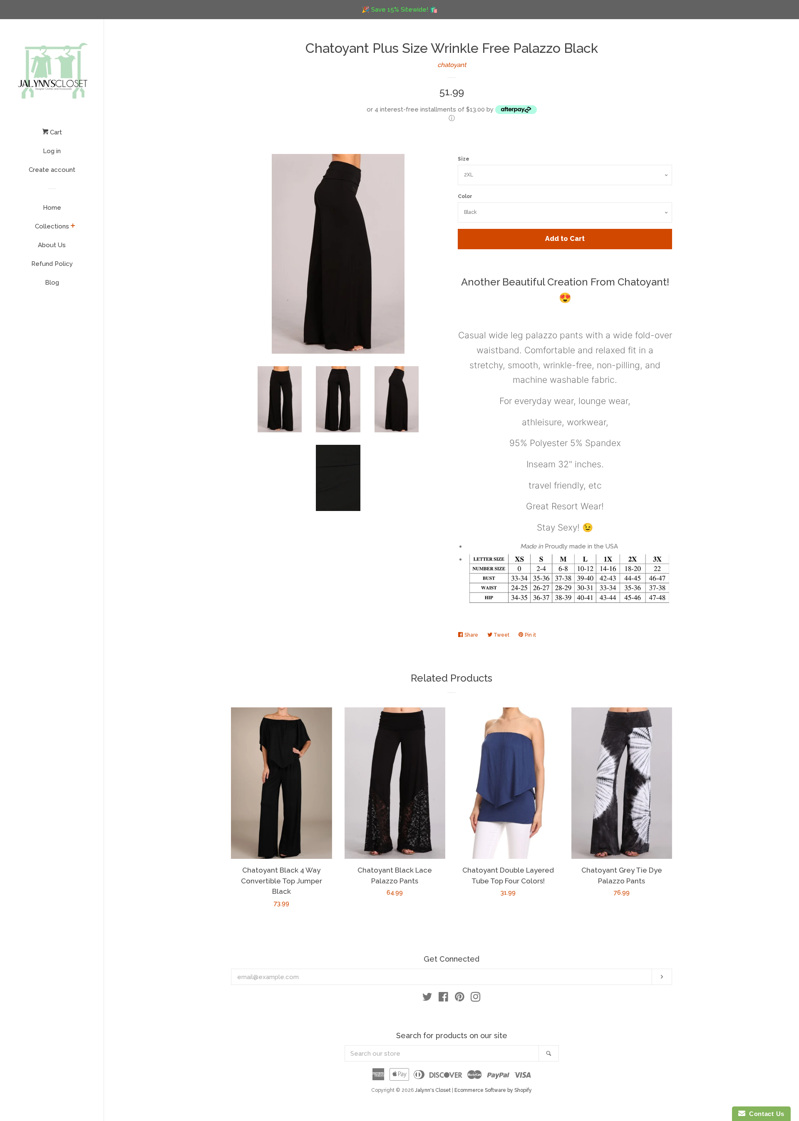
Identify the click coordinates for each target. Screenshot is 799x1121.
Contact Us (764, 1113)
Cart (55, 132)
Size (463, 159)
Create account (52, 170)
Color (465, 196)
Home (52, 207)
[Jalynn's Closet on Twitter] (427, 998)
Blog (52, 282)
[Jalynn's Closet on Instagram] (476, 998)
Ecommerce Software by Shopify (493, 1090)
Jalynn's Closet (433, 1090)
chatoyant (451, 65)
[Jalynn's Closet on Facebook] (443, 998)
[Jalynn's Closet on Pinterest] (459, 998)
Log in (52, 151)
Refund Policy (52, 264)
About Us (52, 245)
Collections (52, 226)
